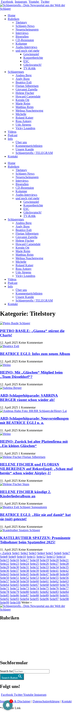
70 (64, 584)
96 (44, 599)
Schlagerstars (16, 71)
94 (24, 599)
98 (64, 599)
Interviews (22, 33)
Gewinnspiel (31, 54)
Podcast (12, 135)
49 (64, 574)
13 (50, 556)
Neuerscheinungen (27, 29)
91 (64, 595)
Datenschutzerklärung (46, 701)
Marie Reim (23, 103)
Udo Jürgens (23, 124)
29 (4, 567)
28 (64, 563)
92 (4, 599)
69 (54, 584)
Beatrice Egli (24, 82)
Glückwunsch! (32, 64)
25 (34, 563)
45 (24, 574)
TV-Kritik (29, 68)
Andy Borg (23, 78)
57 (4, 581)
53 (34, 577)
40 (44, 570)
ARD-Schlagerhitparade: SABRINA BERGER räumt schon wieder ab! (29, 397)
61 (44, 581)
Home (11, 15)
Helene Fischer (25, 93)
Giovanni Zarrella (26, 89)
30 (14, 567)
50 (4, 577)
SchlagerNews (9, 629)
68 (44, 584)
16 (14, 560)
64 (4, 584)
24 (24, 563)
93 (14, 599)
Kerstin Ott (22, 100)
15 (4, 560)
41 (54, 570)
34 (54, 567)
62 (54, 581)
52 (24, 577)
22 (4, 563)
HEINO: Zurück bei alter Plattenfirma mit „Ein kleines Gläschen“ (34, 443)
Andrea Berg (24, 75)
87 (24, 595)
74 (34, 588)
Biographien (7, 640)
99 (4, 602)
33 (44, 567)
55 (54, 577)
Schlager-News (25, 26)
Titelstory (21, 22)
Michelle (21, 114)
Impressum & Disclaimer (15, 701)
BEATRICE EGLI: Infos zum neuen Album (35, 354)
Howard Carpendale (28, 96)
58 (14, 581)
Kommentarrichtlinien (29, 145)
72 (14, 588)
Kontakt (13, 156)
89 (44, 595)
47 (44, 574)
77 (64, 588)
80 (24, 592)
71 (4, 588)
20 (54, 560)
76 (54, 588)
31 (24, 567)
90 (54, 595)
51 (14, 577)
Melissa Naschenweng (29, 110)
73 (24, 588)
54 (44, 577)
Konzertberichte (33, 57)
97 (54, 599)
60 (34, 581)
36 (4, 570)
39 (34, 570)
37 (14, 570)
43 (4, 574)
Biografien (22, 36)
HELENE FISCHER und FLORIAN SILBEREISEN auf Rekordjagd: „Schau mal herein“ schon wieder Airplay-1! (36, 468)
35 (64, 567)
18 (34, 560)
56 (64, 577)
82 (44, 592)
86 (14, 595)
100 (15, 602)
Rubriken (13, 19)
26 (44, 563)
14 (60, 556)
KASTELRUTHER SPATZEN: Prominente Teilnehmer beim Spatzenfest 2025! (35, 540)
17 (24, 560)
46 (34, 574)
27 (54, 563)
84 (64, 592)
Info (10, 138)
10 (21, 556)
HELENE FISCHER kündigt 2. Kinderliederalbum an (25, 494)
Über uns (21, 142)
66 (24, 584)
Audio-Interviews (26, 47)
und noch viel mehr (27, 50)
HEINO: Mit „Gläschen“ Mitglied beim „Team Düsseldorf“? (31, 374)
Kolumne (21, 43)
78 (4, 592)
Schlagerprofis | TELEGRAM (34, 153)
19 (44, 560)
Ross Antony (24, 121)
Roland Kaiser (24, 117)
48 (54, 574)
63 (64, 581)
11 (31, 556)
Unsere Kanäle (25, 149)
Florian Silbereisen (27, 86)
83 (54, 592)
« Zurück (5, 553)
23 (14, 563)
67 (34, 584)
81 (34, 592)
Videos (12, 131)
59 (24, 581)
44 (14, 574)
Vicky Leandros (25, 128)
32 (34, 567)
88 (34, 595)
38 (24, 570)
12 (41, 556)
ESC (26, 61)
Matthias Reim (24, 107)
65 (14, 584)
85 (4, 595)
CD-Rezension (25, 40)
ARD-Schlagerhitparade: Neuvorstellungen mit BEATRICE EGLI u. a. (34, 420)
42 (64, 570)
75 (44, 588)
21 (64, 560)
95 (34, 599)
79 (14, 592)
